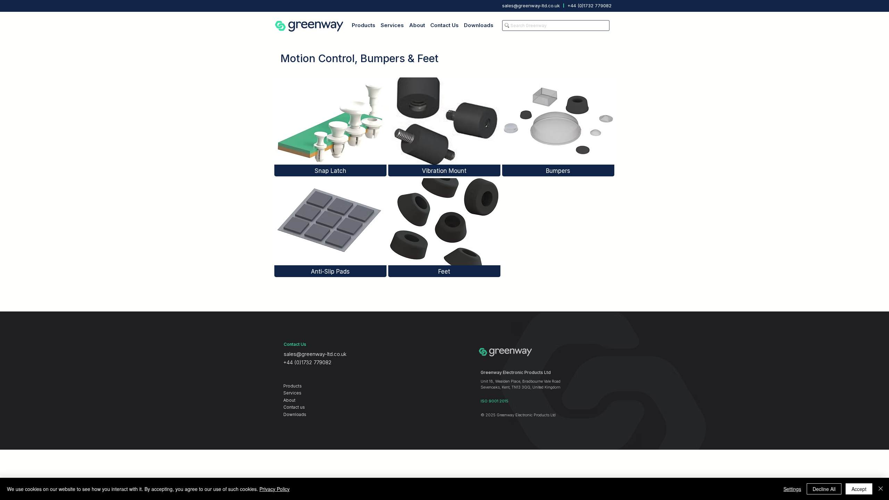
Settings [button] (792, 488)
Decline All (824, 488)
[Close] (880, 488)
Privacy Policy (274, 488)
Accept (858, 488)
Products (292, 386)
